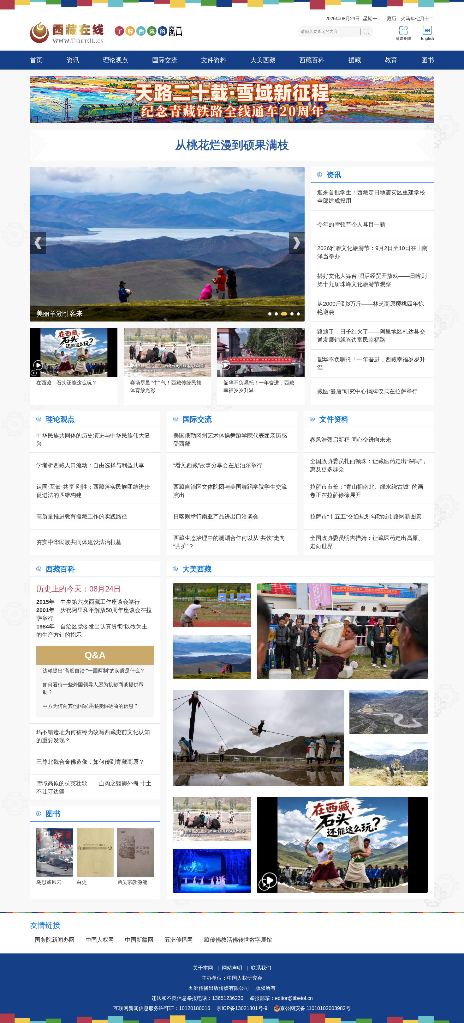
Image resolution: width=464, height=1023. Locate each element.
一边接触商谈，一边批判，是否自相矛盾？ (91, 679)
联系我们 (261, 968)
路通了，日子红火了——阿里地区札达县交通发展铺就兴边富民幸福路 (371, 335)
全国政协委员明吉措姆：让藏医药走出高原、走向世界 (367, 542)
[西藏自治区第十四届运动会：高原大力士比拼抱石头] (342, 631)
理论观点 (115, 60)
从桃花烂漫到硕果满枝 (232, 145)
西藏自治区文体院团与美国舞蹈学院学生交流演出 (230, 491)
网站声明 (232, 968)
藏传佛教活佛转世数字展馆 (238, 940)
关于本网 (203, 968)
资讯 (73, 60)
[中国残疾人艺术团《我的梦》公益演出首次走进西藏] (212, 871)
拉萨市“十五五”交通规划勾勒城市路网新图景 (366, 516)
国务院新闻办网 (54, 940)
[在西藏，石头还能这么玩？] (342, 845)
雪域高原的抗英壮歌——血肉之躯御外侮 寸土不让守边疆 (94, 787)
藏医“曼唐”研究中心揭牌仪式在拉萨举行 (367, 391)
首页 (36, 60)
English (427, 38)
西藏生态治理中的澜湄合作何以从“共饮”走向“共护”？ (229, 542)
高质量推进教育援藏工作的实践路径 (81, 516)
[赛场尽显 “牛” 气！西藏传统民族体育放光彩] (212, 819)
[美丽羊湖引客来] (212, 657)
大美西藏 (263, 60)
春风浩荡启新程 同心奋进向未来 (350, 440)
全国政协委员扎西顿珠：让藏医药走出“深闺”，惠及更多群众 (368, 465)
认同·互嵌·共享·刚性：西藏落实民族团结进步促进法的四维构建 (93, 491)
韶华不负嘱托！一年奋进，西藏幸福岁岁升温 (371, 363)
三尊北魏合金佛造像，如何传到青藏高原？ (90, 762)
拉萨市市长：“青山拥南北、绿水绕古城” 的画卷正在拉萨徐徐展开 (366, 491)
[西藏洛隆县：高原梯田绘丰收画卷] (388, 764)
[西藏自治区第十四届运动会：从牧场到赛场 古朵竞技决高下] (212, 605)
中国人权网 (100, 940)
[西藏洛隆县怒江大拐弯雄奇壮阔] (388, 712)
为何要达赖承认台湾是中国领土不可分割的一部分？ (93, 697)
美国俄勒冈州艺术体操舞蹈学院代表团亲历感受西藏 (230, 439)
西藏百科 (311, 60)
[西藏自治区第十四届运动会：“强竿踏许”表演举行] (167, 171)
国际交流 (164, 60)
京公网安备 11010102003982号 (315, 1008)
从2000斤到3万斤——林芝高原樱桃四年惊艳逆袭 (370, 308)
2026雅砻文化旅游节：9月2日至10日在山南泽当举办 (372, 252)
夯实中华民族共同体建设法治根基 (79, 542)
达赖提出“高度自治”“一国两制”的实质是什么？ (94, 715)
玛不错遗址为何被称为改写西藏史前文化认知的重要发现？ (93, 736)
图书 (427, 60)
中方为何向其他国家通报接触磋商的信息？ (91, 665)
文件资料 (213, 60)
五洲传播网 (178, 940)
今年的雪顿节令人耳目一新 (351, 224)
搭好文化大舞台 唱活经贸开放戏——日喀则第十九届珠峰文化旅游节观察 (372, 280)
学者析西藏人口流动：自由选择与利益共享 (90, 465)
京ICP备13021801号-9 (242, 1008)
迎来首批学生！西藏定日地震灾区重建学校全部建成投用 (371, 196)
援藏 (354, 60)
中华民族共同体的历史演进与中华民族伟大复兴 (93, 439)
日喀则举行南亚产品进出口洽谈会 (216, 516)
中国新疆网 (139, 940)
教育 (391, 60)
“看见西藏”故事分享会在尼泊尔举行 (217, 465)
